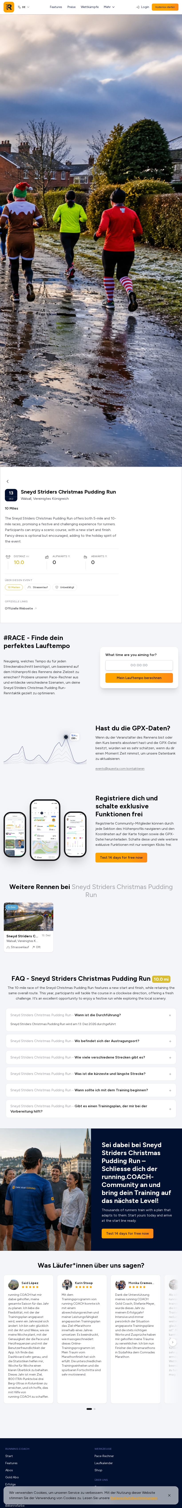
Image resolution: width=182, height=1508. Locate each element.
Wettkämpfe (90, 7)
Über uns (101, 1479)
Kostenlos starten (165, 7)
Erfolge (10, 1484)
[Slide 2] (94, 1409)
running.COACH (17, 1448)
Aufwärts (60, 556)
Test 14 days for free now (121, 857)
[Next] (173, 1342)
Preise (71, 7)
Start (9, 1456)
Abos (9, 1470)
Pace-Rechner (104, 1456)
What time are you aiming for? (130, 655)
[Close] (169, 1495)
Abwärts (97, 556)
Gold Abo (12, 1477)
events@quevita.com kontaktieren (119, 769)
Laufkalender (104, 1463)
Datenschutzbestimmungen (134, 1498)
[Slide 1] (89, 1409)
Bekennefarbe (14, 1506)
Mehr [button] (107, 7)
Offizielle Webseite (19, 608)
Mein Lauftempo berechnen (139, 678)
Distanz (19, 556)
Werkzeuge (103, 1448)
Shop (98, 1470)
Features (56, 7)
